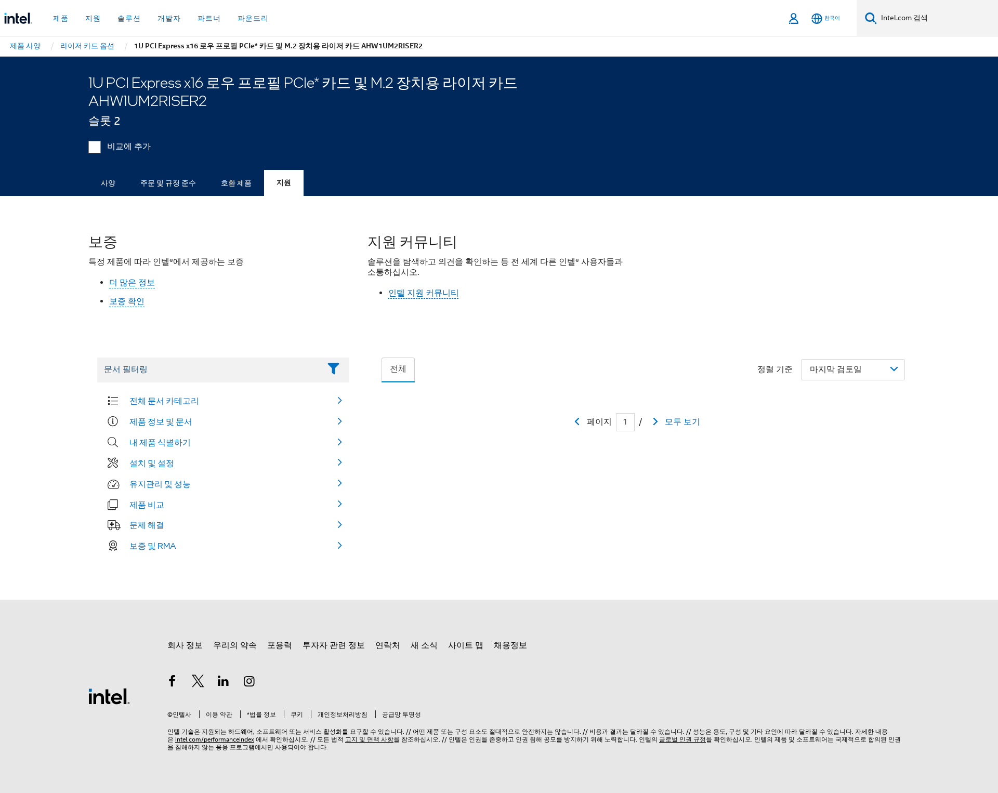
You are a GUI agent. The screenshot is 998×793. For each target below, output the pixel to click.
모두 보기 (682, 422)
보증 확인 (127, 301)
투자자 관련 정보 (334, 645)
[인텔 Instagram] (249, 682)
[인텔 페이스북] (172, 682)
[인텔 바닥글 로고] (109, 696)
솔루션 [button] (129, 18)
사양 (108, 183)
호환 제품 (236, 183)
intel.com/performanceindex (214, 739)
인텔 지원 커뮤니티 (423, 293)
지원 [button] (93, 18)
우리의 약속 (235, 645)
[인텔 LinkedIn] (223, 682)
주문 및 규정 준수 (168, 183)
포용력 (279, 645)
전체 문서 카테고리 (164, 400)
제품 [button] (61, 18)
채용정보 (510, 645)
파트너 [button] (209, 18)
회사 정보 (185, 645)
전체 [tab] (398, 369)
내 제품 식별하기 (160, 442)
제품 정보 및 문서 (160, 421)
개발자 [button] (169, 18)
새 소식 (424, 645)
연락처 (387, 645)
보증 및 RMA (152, 545)
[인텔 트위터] (198, 682)
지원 (284, 183)
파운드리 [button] (253, 18)
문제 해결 (146, 525)
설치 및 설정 (151, 463)
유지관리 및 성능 (160, 484)
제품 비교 (146, 504)
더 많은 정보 (132, 282)
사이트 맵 (465, 645)
